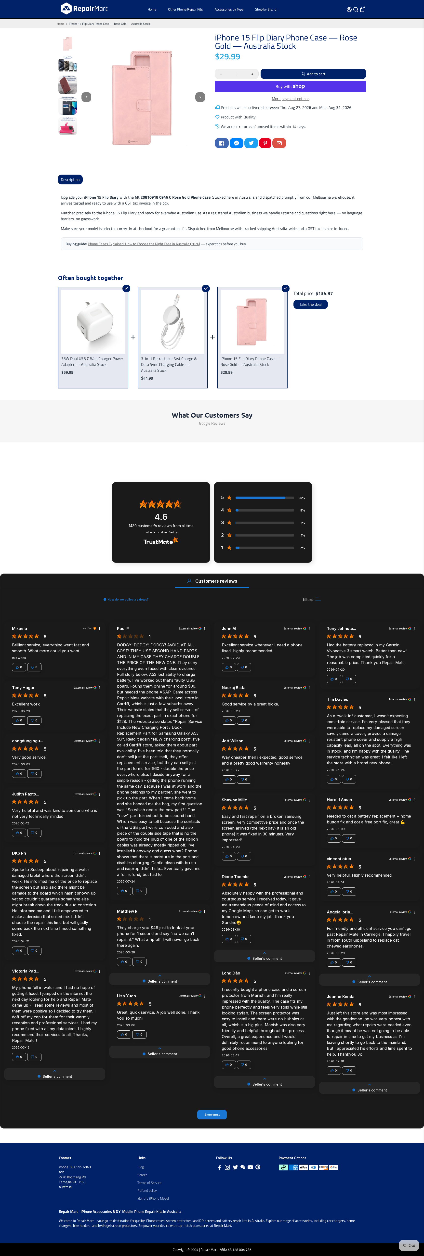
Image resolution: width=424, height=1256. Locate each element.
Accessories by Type (229, 9)
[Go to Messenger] (236, 143)
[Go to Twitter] (251, 143)
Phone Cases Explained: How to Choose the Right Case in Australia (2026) (144, 244)
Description (70, 179)
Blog (140, 1167)
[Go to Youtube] (250, 1168)
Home (152, 9)
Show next (212, 1114)
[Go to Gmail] (279, 143)
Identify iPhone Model (153, 1198)
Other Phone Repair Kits (185, 9)
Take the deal (311, 304)
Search (142, 1174)
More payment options (290, 99)
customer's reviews (161, 526)
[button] (189, 580)
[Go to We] (242, 1168)
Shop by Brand (265, 9)
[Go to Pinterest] (265, 143)
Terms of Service (149, 1182)
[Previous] (86, 97)
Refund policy (147, 1190)
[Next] (200, 97)
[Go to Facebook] (222, 143)
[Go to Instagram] (227, 1168)
